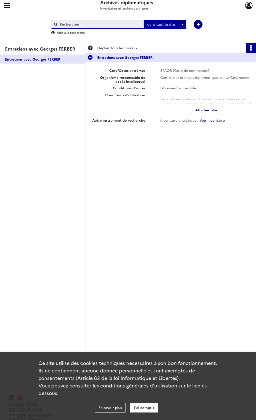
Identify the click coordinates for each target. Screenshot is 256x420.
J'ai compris (144, 407)
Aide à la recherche (71, 32)
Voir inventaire (212, 120)
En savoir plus (110, 407)
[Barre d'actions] (251, 48)
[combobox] (165, 24)
